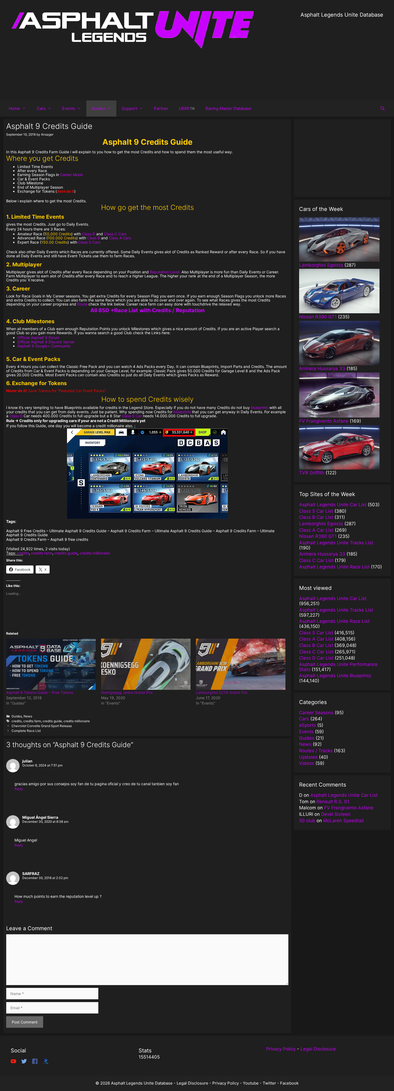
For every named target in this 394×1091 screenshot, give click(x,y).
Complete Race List (26, 731)
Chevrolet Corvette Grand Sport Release (42, 726)
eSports (307, 725)
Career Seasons (316, 712)
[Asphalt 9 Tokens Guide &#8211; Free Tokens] (51, 664)
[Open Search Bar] (383, 108)
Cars (41, 108)
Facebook (289, 1083)
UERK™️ (187, 108)
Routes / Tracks (316, 750)
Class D (88, 234)
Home (14, 108)
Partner (161, 108)
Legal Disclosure (318, 1049)
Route (82, 304)
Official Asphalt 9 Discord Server (46, 342)
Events (68, 108)
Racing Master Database (228, 108)
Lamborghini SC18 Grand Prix (222, 692)
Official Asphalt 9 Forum (38, 337)
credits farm (41, 553)
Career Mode (71, 174)
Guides (98, 108)
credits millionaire (95, 553)
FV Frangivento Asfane (348, 807)
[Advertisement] (341, 56)
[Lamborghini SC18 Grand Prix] (240, 664)
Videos (306, 763)
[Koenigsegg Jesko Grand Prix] (146, 664)
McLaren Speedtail (343, 820)
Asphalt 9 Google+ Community (44, 346)
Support (129, 108)
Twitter (269, 1083)
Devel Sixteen (336, 814)
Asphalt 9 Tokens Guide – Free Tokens (39, 692)
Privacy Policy (281, 1049)
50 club (307, 820)
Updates (308, 757)
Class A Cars (120, 238)
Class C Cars (115, 234)
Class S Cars (89, 242)
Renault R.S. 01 (333, 801)
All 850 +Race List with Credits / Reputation (147, 310)
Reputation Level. (165, 272)
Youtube (251, 1083)
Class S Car (132, 416)
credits (23, 553)
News (28, 716)
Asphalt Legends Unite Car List (344, 795)
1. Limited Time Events (35, 217)
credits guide (65, 553)
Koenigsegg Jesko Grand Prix (127, 692)
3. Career (18, 288)
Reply (18, 789)
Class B (93, 238)
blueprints (259, 407)
